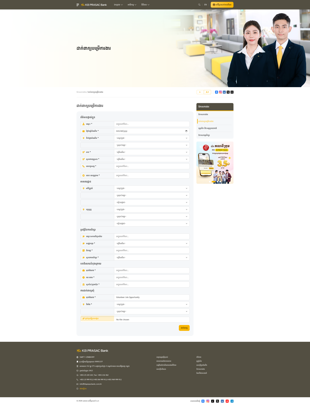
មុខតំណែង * (91, 270)
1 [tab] (209, 181)
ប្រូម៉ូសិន (199, 361)
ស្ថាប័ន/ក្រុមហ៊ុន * (92, 284)
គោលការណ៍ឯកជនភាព (163, 361)
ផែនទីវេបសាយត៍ (201, 373)
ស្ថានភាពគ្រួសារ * (92, 159)
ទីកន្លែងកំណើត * (92, 138)
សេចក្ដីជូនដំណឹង (201, 365)
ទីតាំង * (89, 304)
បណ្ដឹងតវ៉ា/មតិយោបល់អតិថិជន (166, 365)
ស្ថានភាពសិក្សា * (92, 257)
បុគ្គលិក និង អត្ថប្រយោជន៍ (207, 128)
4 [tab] (220, 181)
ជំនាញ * (89, 250)
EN (205, 4)
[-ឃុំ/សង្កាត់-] (135, 202)
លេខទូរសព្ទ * (91, 166)
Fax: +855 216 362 (101, 375)
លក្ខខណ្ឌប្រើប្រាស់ (162, 357)
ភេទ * (88, 152)
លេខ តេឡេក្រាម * (93, 175)
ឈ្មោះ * (89, 124)
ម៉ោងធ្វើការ (83, 389)
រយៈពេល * (90, 277)
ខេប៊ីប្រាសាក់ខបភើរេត (223, 4)
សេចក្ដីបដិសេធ (161, 369)
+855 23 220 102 (86, 375)
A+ (207, 92)
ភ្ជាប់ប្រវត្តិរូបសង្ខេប (92, 318)
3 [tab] (217, 181)
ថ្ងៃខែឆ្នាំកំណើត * (92, 131)
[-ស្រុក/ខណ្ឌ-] (135, 145)
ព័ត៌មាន (198, 357)
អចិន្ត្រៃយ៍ (89, 188)
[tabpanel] (215, 163)
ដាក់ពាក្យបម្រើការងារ (205, 121)
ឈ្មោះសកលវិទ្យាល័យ (94, 236)
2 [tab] (214, 181)
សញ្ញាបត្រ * (90, 243)
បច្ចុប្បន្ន (89, 209)
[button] (78, 4)
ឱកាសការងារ (81, 92)
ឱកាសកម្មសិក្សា (204, 135)
